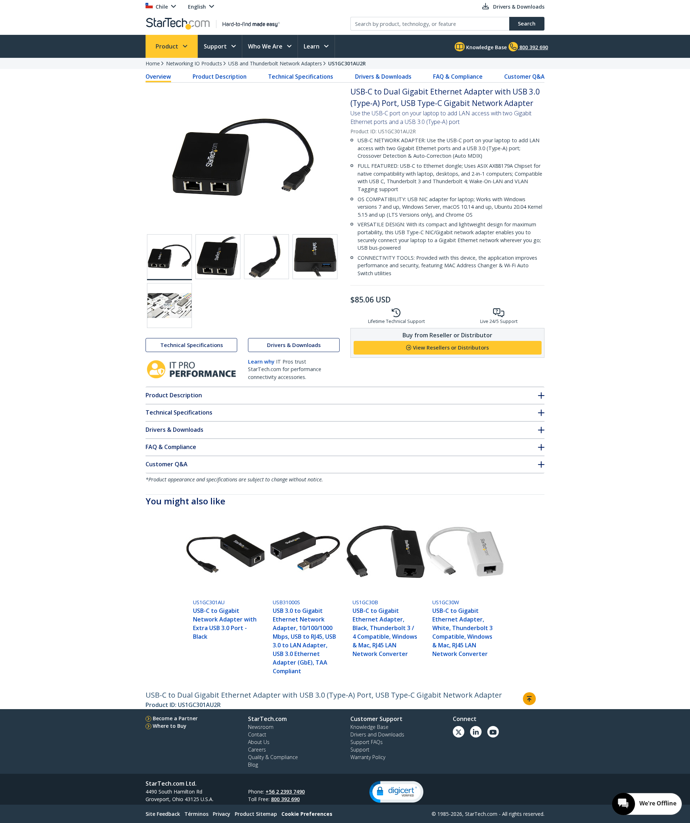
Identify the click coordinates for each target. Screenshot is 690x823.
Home (153, 63)
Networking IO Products (194, 63)
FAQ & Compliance (458, 76)
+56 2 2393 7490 (285, 791)
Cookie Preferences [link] (306, 813)
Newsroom (260, 726)
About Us (259, 742)
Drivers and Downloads (377, 734)
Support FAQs (366, 742)
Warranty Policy (367, 757)
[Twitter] (458, 732)
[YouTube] (493, 732)
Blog (253, 764)
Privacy (221, 813)
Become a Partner (175, 718)
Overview (158, 76)
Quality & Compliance (273, 757)
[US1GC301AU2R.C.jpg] (266, 256)
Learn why (261, 361)
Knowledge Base (486, 47)
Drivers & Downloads (383, 76)
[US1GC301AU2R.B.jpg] (218, 256)
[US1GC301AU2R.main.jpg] (169, 257)
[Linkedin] (476, 732)
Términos (196, 813)
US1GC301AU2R (347, 63)
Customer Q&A (524, 76)
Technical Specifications (300, 76)
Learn (312, 46)
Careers (257, 749)
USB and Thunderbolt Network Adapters (275, 63)
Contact (257, 734)
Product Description (220, 76)
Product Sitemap (256, 813)
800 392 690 (285, 799)
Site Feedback (163, 813)
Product (168, 46)
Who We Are (266, 46)
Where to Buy (170, 725)
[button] (396, 792)
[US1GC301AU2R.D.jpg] (315, 256)
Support (216, 46)
